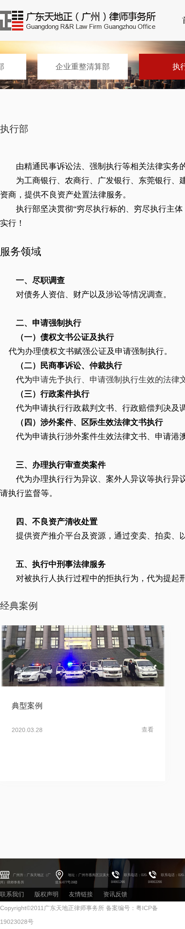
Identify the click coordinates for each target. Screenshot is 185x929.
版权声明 (46, 894)
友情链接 (81, 894)
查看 (148, 729)
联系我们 (12, 894)
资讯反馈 (115, 894)
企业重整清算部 (83, 66)
